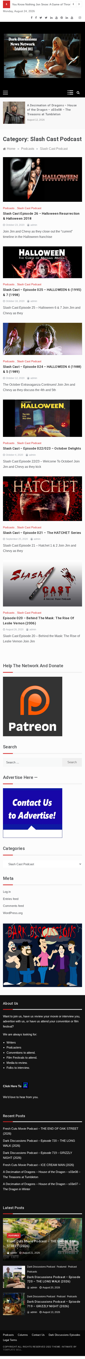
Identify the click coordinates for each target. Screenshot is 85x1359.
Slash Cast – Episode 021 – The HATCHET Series (42, 533)
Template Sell (12, 1349)
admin (33, 225)
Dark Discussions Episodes (64, 1334)
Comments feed (13, 905)
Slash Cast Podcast (29, 208)
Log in (7, 891)
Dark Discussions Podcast (41, 1266)
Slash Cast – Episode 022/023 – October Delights (42, 448)
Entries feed (10, 899)
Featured (13, 1235)
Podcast (72, 1266)
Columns (23, 1334)
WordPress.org (13, 913)
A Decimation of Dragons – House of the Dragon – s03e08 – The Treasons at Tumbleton (52, 110)
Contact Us (38, 1334)
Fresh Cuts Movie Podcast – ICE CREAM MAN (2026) (38, 1165)
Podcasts (8, 208)
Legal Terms (10, 1340)
